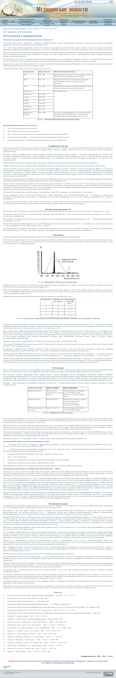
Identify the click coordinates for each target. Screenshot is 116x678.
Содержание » (7, 666)
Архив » (5, 667)
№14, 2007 (36, 28)
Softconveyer (98, 672)
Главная (5, 28)
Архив (30, 28)
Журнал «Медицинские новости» (18, 28)
